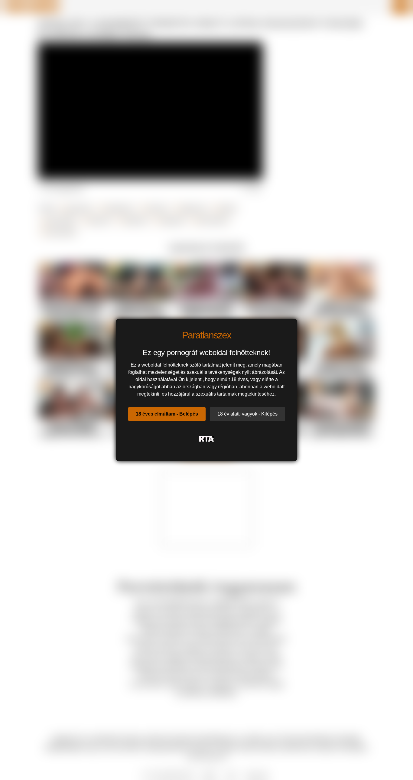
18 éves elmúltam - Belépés (167, 413)
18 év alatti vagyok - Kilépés (247, 413)
